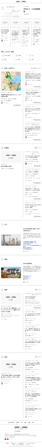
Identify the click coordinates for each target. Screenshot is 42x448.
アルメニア (33, 125)
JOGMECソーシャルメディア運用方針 (18, 444)
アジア (33, 169)
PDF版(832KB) (17, 105)
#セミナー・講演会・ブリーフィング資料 (36, 41)
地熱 (25, 422)
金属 (23, 36)
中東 (8, 92)
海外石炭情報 (16, 37)
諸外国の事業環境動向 (27, 247)
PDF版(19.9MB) (37, 103)
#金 (27, 302)
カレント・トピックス (4, 36)
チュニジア (33, 152)
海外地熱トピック (26, 278)
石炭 (2, 35)
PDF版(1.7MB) (37, 216)
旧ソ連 (35, 90)
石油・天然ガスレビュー (36, 113)
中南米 (33, 294)
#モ (38, 303)
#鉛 (27, 346)
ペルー (35, 311)
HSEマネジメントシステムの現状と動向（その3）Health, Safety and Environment (32, 110)
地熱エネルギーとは (27, 275)
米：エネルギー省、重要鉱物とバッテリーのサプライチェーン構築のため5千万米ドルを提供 (26, 32)
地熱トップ (25, 282)
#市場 (26, 82)
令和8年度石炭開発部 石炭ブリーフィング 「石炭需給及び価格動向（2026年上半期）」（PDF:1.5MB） (37, 33)
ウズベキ (37, 125)
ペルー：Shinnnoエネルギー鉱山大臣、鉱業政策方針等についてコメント (33, 315)
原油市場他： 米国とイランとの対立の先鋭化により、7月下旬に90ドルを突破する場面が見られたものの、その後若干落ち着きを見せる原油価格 (33, 76)
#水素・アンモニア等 (34, 161)
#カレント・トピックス (4, 38)
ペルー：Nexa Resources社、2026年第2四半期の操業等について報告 (32, 341)
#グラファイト (24, 42)
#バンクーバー (24, 43)
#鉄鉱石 (29, 335)
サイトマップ (28, 444)
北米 (8, 306)
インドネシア (18, 28)
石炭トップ (37, 356)
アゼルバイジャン (37, 123)
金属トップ (37, 289)
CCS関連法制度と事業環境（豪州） (30, 241)
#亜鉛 (29, 346)
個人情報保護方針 (21, 443)
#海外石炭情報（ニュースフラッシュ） (15, 40)
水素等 (2, 168)
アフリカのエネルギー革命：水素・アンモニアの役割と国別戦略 (32, 156)
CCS (21, 422)
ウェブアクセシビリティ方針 (30, 443)
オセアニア (33, 390)
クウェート (11, 92)
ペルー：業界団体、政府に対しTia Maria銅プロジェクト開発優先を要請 (32, 330)
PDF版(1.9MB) (37, 87)
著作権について (14, 443)
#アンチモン (32, 302)
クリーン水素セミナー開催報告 (31, 171)
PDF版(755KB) (37, 308)
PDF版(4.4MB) (37, 120)
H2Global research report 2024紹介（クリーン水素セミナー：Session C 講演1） (33, 206)
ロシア (37, 90)
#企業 (26, 115)
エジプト (36, 151)
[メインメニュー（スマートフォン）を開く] (40, 1)
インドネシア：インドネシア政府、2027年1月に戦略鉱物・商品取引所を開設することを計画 (16, 33)
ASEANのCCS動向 (26, 244)
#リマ (32, 320)
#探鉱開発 (9, 100)
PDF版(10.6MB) (37, 140)
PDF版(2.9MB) (37, 166)
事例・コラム (25, 279)
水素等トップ (36, 147)
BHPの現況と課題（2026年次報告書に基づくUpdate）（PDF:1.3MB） (5, 31)
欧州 (32, 90)
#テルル (26, 303)
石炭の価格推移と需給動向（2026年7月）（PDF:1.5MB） (33, 409)
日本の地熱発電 (26, 277)
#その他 (29, 320)
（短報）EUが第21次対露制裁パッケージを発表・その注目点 (33, 93)
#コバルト (23, 39)
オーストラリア (34, 391)
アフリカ (33, 151)
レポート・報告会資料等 (9, 168)
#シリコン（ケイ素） (25, 40)
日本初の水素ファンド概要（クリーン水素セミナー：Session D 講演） (32, 189)
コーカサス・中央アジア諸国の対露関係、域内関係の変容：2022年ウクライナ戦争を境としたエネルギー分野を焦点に (33, 129)
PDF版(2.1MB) (37, 199)
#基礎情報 (26, 98)
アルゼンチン (36, 294)
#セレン (39, 302)
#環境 (34, 175)
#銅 (25, 302)
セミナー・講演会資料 (36, 39)
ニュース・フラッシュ (8, 313)
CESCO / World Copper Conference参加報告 (30, 297)
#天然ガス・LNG (34, 135)
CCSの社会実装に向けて (27, 249)
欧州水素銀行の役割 (6, 166)
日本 (35, 169)
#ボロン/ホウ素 (34, 303)
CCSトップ (25, 251)
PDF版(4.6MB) (37, 183)
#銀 (28, 302)
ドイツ (39, 169)
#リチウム (27, 41)
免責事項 (7, 443)
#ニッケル (23, 41)
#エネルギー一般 (4, 100)
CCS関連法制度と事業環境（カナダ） (30, 242)
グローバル (8, 27)
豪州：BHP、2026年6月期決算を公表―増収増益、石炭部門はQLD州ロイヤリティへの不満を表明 (32, 395)
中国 (40, 293)
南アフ (33, 154)
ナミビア (37, 152)
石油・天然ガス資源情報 (12, 98)
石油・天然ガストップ (35, 68)
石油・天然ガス (26, 14)
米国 (28, 28)
